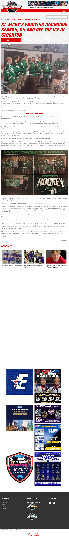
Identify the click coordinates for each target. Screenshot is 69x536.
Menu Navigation (64, 10)
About (3, 504)
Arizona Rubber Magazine (33, 502)
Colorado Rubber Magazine (34, 512)
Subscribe (4, 508)
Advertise (4, 502)
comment (8, 40)
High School (7, 19)
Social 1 (54, 503)
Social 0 (50, 503)
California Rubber (12, 6)
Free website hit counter (34, 535)
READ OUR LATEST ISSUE (34, 113)
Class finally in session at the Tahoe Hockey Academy (12, 265)
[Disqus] (34, 296)
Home (2, 19)
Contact (4, 506)
